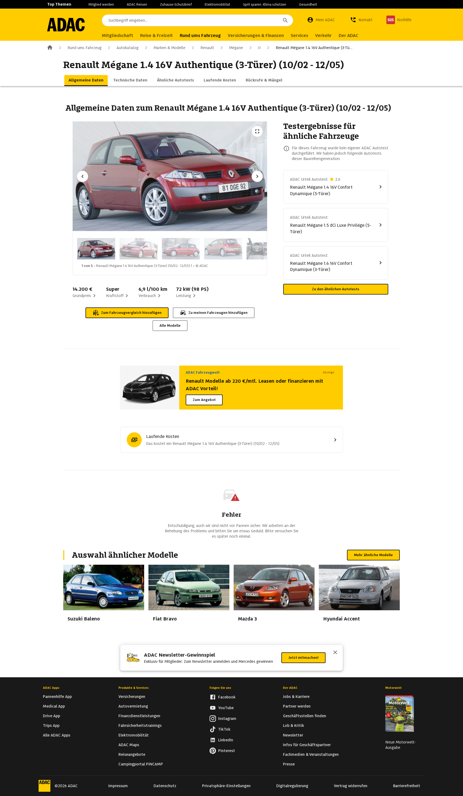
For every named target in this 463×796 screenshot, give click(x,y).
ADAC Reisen (137, 4)
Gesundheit (308, 4)
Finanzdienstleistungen (139, 715)
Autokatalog (128, 47)
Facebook (227, 697)
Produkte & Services (133, 688)
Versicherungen (131, 696)
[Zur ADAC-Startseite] (66, 24)
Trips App (51, 725)
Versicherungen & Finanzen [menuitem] (256, 35)
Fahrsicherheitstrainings (140, 725)
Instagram (227, 718)
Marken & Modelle (169, 47)
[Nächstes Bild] (257, 176)
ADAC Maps (128, 744)
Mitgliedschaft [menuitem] (117, 35)
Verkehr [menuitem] (323, 35)
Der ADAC (290, 688)
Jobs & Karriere (296, 696)
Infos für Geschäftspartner (307, 744)
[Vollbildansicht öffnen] (257, 131)
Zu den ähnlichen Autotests (335, 289)
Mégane (236, 47)
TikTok (224, 729)
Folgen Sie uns (220, 688)
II (259, 47)
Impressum (118, 785)
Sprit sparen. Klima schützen (264, 4)
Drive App (51, 715)
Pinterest (226, 750)
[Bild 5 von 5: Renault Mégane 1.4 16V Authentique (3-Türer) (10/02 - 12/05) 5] (266, 248)
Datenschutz (165, 785)
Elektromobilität (217, 4)
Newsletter (293, 735)
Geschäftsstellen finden (304, 715)
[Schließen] (335, 653)
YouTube (226, 707)
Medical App (54, 706)
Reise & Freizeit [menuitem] (156, 35)
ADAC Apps (51, 688)
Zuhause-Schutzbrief (176, 4)
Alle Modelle (170, 325)
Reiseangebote (131, 754)
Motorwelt (393, 688)
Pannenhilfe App (57, 696)
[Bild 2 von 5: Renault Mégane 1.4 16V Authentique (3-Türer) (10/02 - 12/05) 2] (139, 248)
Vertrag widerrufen (350, 785)
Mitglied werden (101, 4)
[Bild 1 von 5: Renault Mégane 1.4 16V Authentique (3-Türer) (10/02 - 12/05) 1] (96, 248)
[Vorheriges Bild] (82, 176)
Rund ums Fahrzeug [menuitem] (200, 35)
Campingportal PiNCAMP (140, 764)
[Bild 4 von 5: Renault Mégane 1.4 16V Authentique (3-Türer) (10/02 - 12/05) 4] (223, 248)
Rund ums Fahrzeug (85, 47)
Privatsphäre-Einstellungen (226, 785)
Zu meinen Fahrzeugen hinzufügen (218, 312)
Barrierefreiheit (406, 785)
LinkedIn (225, 740)
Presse (289, 764)
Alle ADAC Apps (56, 735)
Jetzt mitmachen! (303, 657)
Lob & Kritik (293, 725)
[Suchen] (285, 20)
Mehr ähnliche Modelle (373, 555)
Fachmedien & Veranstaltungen (311, 754)
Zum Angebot (204, 399)
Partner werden (297, 706)
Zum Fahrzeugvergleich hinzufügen (131, 312)
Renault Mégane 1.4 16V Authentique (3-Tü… (314, 47)
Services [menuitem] (299, 35)
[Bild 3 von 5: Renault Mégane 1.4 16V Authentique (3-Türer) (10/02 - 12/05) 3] (181, 248)
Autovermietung (133, 706)
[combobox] (197, 20)
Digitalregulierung (292, 785)
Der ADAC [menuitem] (348, 35)
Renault (207, 47)
